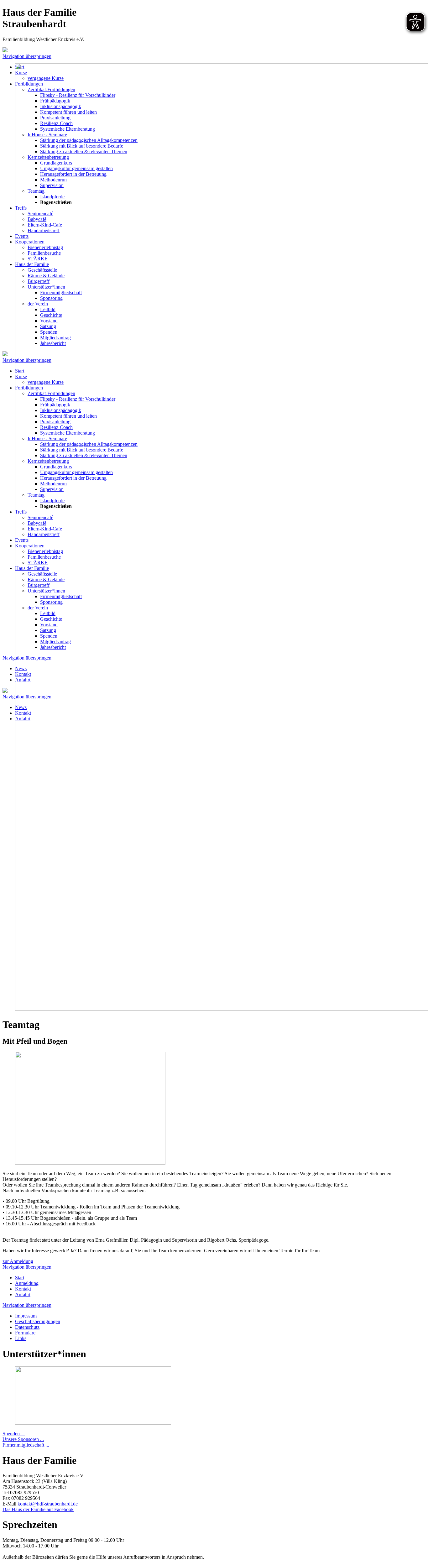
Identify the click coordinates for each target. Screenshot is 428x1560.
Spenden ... (14, 1433)
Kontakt (23, 1288)
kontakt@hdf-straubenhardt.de (48, 1503)
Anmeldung (27, 1283)
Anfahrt (22, 1294)
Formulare (25, 1332)
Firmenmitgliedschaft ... (26, 1445)
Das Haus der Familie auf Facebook (38, 1509)
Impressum (26, 1315)
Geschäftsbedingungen (37, 1321)
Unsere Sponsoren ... (23, 1439)
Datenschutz (27, 1327)
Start (19, 1277)
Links (20, 1338)
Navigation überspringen (27, 56)
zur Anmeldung (18, 1261)
